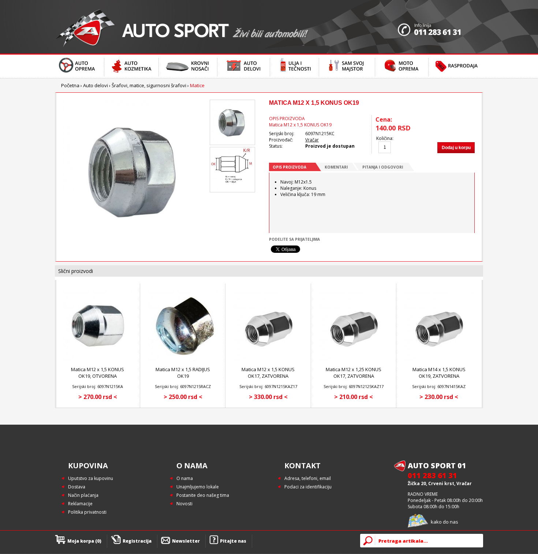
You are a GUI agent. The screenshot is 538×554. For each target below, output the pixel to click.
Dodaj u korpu (456, 147)
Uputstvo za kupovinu (90, 478)
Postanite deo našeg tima (202, 495)
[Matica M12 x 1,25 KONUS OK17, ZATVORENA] (353, 359)
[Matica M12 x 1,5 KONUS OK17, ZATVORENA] (268, 359)
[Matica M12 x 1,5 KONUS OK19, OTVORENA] (97, 359)
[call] (440, 27)
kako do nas (444, 521)
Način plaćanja (83, 495)
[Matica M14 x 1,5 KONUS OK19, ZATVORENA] (439, 359)
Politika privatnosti (87, 512)
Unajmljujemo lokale (197, 487)
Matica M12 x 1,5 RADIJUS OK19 (183, 372)
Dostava (76, 487)
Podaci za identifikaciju (308, 487)
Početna (70, 85)
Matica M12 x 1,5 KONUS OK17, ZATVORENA (268, 372)
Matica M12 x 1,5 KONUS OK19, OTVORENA (97, 372)
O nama (184, 478)
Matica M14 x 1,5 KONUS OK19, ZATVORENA (439, 372)
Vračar (312, 140)
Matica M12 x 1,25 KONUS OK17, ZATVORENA (353, 372)
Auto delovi (95, 85)
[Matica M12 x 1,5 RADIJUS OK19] (183, 359)
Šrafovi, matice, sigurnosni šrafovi (149, 85)
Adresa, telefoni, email (307, 478)
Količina (384, 138)
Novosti (184, 504)
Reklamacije (80, 504)
